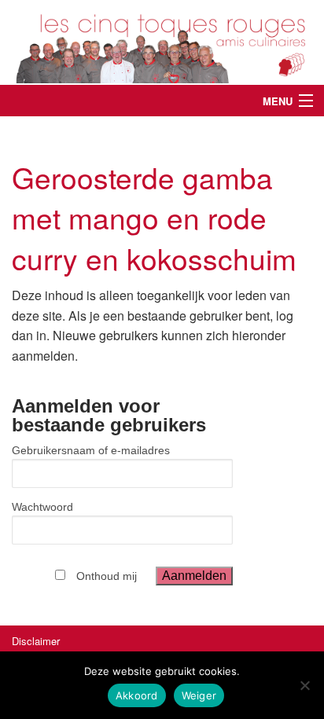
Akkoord (137, 695)
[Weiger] (304, 685)
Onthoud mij (106, 576)
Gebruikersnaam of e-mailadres (91, 450)
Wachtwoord (42, 507)
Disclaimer (36, 640)
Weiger (199, 695)
